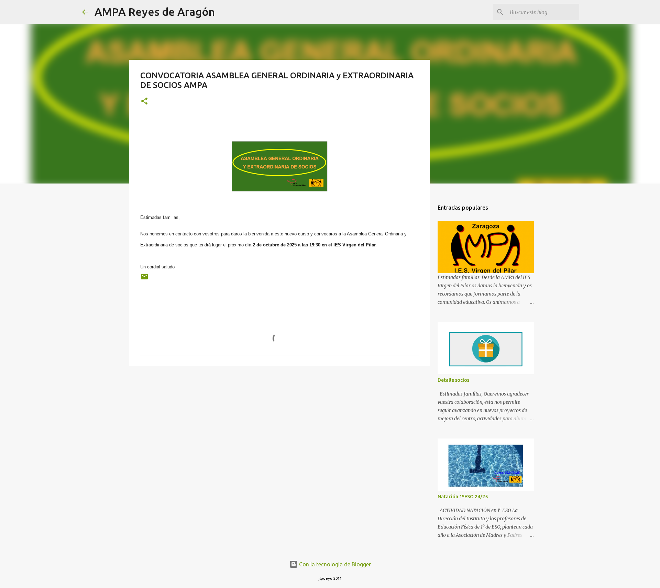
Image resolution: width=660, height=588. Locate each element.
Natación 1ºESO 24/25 (463, 496)
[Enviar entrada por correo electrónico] (144, 279)
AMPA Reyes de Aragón (155, 11)
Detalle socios (453, 380)
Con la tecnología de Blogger (334, 564)
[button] (144, 101)
